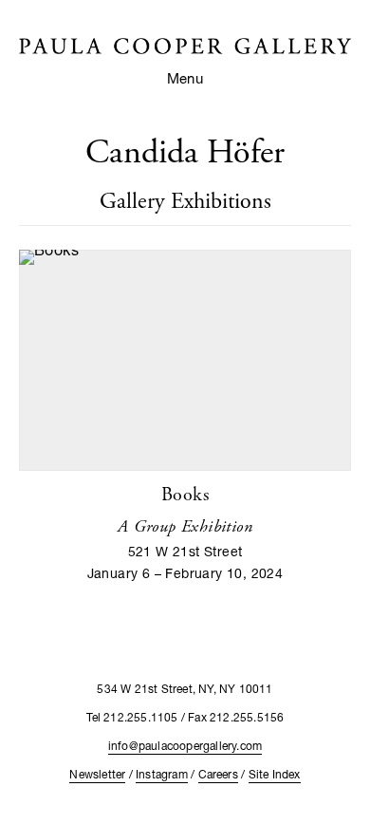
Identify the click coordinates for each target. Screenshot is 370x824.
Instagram (162, 774)
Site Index (275, 774)
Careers (218, 774)
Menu (185, 77)
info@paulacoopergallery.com (185, 746)
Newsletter (97, 774)
